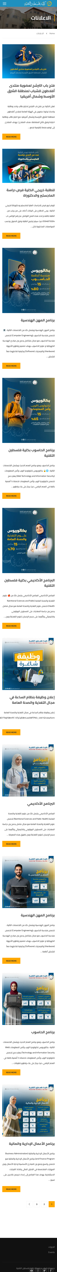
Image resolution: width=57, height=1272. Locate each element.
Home (52, 33)
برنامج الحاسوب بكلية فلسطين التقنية (32, 452)
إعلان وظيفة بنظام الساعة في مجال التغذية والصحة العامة (32, 700)
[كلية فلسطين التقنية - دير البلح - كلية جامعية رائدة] (37, 3)
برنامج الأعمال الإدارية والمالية (32, 1144)
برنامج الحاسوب (43, 1032)
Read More (11, 136)
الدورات (51, 1247)
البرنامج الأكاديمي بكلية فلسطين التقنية (29, 583)
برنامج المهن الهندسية (38, 320)
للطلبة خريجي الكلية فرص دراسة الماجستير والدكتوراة (31, 192)
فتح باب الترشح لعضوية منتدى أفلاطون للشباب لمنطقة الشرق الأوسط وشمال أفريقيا (31, 91)
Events (51, 1252)
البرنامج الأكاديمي (41, 803)
